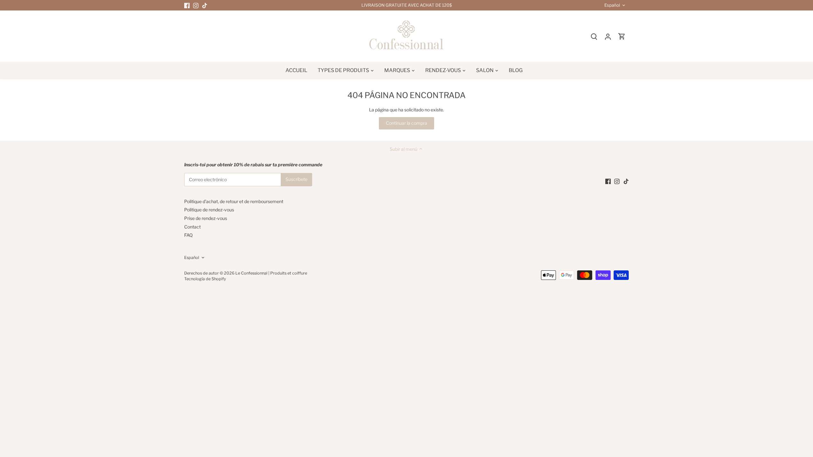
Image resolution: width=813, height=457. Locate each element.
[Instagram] (195, 5)
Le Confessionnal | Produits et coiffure (271, 273)
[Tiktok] (204, 5)
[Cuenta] (608, 36)
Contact (192, 226)
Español (612, 5)
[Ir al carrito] (622, 36)
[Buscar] (594, 36)
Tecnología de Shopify (205, 278)
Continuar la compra (406, 123)
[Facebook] (187, 5)
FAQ (188, 235)
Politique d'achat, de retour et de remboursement (233, 201)
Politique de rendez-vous (209, 209)
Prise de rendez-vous (205, 218)
